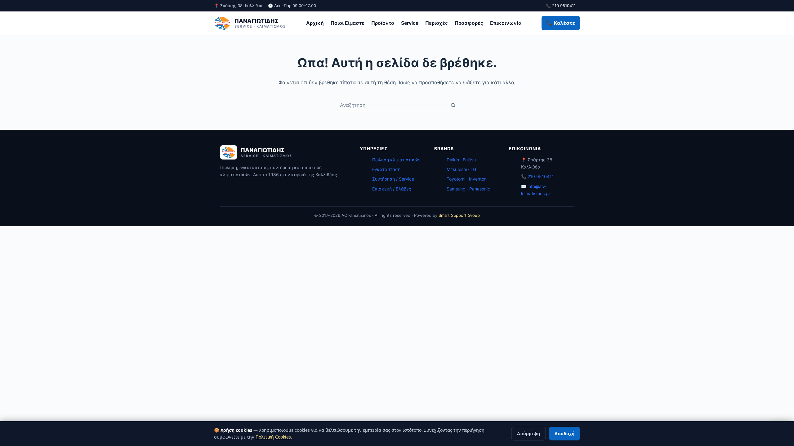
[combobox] (391, 105)
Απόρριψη (528, 433)
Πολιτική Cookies (273, 437)
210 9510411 (541, 176)
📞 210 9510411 (561, 5)
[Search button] (453, 105)
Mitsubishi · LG (461, 169)
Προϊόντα (382, 23)
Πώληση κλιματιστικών (396, 159)
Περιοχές (436, 23)
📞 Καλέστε (560, 23)
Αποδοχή (564, 433)
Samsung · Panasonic (468, 188)
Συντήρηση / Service (393, 178)
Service (409, 23)
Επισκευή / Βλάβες (391, 188)
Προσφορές (469, 23)
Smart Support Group (459, 215)
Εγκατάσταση (386, 169)
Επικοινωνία (505, 23)
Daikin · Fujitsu (461, 159)
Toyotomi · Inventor (466, 178)
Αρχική (315, 23)
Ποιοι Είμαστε (347, 23)
